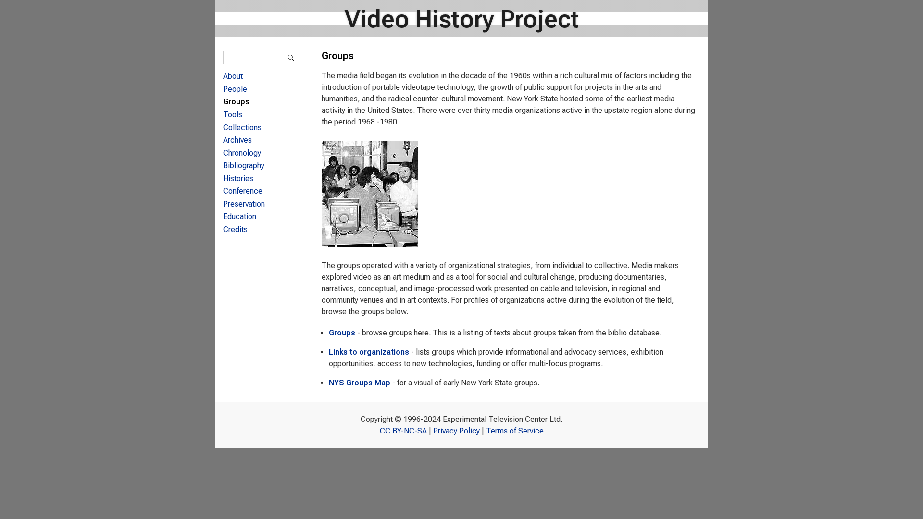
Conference (242, 191)
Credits (235, 229)
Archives (237, 140)
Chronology (242, 153)
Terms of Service (515, 430)
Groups (342, 332)
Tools (232, 114)
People (235, 89)
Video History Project (462, 19)
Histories (238, 178)
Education (239, 216)
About (233, 76)
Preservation (244, 204)
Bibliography (243, 165)
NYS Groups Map (359, 382)
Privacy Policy (456, 430)
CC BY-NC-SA (403, 430)
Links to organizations (369, 352)
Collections (242, 127)
